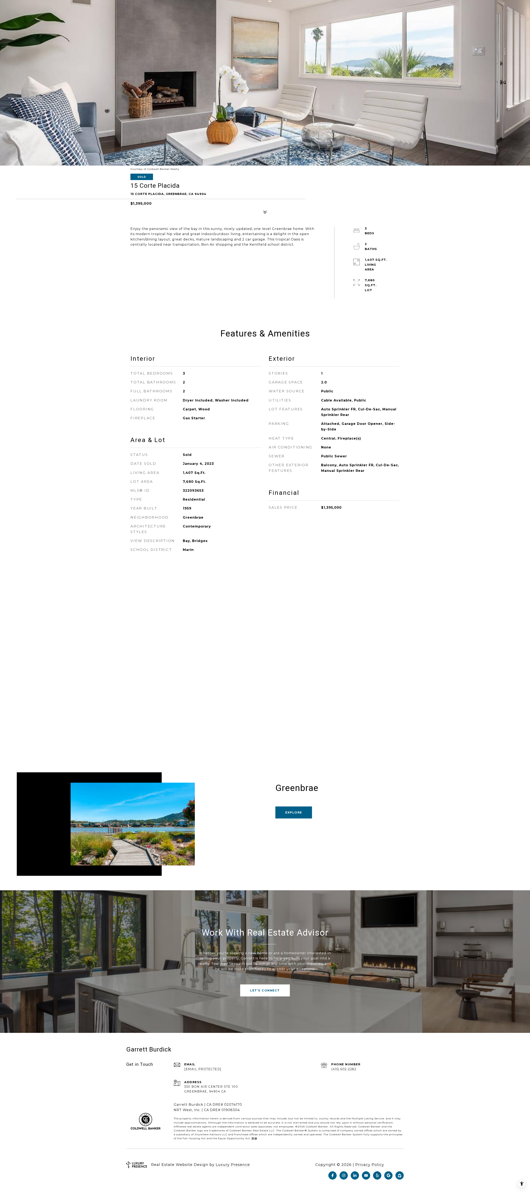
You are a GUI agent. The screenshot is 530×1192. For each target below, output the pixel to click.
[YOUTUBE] (366, 1175)
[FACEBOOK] (332, 1175)
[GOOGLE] (388, 1175)
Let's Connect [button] (265, 990)
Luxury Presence (233, 1164)
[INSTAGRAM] (344, 1175)
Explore (293, 812)
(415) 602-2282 (343, 1069)
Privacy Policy (369, 1164)
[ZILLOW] (399, 1175)
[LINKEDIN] (355, 1175)
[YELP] (377, 1175)
